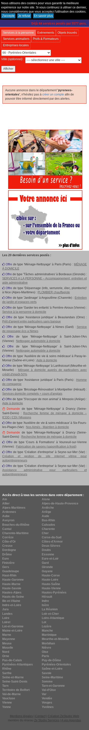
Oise (45, 652)
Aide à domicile (46, 360)
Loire (5, 618)
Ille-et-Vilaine (11, 601)
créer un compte (53, 94)
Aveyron (8, 520)
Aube (6, 516)
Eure (5, 558)
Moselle (7, 647)
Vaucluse (8, 698)
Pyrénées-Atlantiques (17, 664)
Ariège (46, 512)
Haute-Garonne (13, 579)
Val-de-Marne (11, 694)
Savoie (46, 673)
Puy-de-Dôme (51, 660)
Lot (44, 622)
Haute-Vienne (51, 588)
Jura (5, 609)
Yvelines (48, 707)
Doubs (46, 550)
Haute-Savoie (11, 588)
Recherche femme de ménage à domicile (49, 436)
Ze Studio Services (46, 720)
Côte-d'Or (9, 541)
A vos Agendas (71, 720)
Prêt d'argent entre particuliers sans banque (31, 321)
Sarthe (7, 673)
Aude (45, 516)
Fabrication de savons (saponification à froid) (46, 446)
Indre (45, 601)
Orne (5, 656)
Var (44, 694)
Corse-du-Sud (51, 537)
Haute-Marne (11, 584)
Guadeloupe (10, 571)
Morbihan (48, 643)
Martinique (49, 635)
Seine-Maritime (52, 677)
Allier (6, 503)
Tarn (5, 685)
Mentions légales (21, 716)
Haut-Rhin (9, 575)
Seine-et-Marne (13, 677)
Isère (45, 605)
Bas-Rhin (48, 520)
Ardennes (9, 512)
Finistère (8, 563)
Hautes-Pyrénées (54, 592)
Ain (4, 499)
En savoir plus (43, 16)
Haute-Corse (51, 575)
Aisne (46, 499)
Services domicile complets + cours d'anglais (32, 393)
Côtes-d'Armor (52, 541)
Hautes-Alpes (12, 592)
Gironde (47, 567)
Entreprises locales (16, 45)
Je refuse (24, 16)
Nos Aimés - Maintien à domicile (47, 427)
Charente (48, 529)
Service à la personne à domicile (24, 312)
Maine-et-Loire (12, 630)
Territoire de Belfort (16, 690)
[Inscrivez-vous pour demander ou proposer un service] (45, 159)
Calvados (48, 524)
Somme (47, 681)
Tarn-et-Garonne (53, 685)
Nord (5, 652)
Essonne (48, 554)
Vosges (47, 702)
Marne (6, 635)
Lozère (46, 626)
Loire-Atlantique (53, 618)
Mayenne (8, 639)
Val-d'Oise (49, 690)
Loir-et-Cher (50, 614)
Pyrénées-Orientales (56, 664)
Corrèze (8, 537)
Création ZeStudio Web (63, 716)
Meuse (7, 643)
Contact (40, 716)
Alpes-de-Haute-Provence (60, 503)
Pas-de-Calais (12, 660)
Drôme (7, 554)
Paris (45, 656)
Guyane (47, 571)
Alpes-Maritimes (13, 507)
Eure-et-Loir (50, 558)
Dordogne (9, 550)
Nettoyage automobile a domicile (38, 350)
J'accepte (8, 16)
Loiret (6, 622)
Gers (5, 567)
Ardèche (48, 507)
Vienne (7, 702)
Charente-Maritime (15, 533)
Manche (47, 630)
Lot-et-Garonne (12, 626)
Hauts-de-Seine (13, 596)
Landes (7, 614)
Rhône (6, 668)
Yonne (6, 707)
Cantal (6, 529)
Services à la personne (18, 32)
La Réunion (50, 609)
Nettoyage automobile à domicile (38, 341)
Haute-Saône (51, 584)
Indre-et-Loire (11, 605)
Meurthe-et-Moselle (55, 639)
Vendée (47, 698)
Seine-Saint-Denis (14, 681)
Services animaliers (16, 39)
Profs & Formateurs (46, 39)
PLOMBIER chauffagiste (54, 292)
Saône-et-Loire (52, 668)
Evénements (45, 32)
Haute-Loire (50, 579)
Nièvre (46, 647)
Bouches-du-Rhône (15, 524)
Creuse (7, 546)
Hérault (47, 596)
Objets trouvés (67, 32)
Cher (45, 533)
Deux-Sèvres (51, 546)
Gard (45, 563)
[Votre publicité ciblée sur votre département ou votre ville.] (45, 219)
